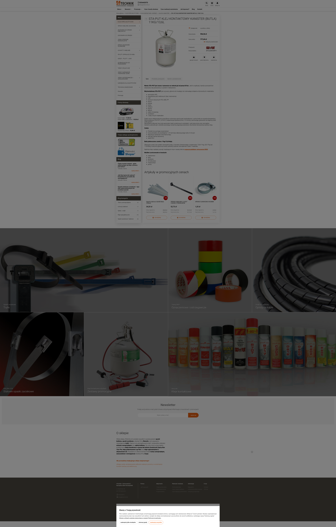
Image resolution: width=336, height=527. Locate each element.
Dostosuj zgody (143, 522)
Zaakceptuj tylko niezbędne (128, 522)
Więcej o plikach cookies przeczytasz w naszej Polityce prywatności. (140, 518)
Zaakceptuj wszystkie (156, 522)
